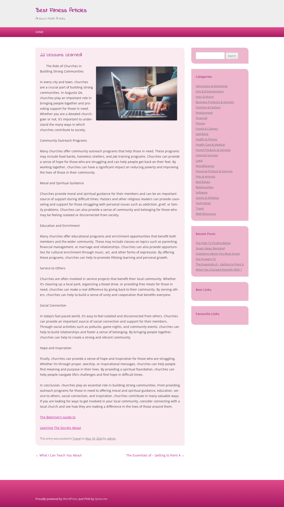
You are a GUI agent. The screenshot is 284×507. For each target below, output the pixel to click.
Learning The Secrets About (60, 428)
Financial (201, 118)
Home (39, 32)
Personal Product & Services (214, 171)
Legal (199, 160)
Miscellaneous (205, 166)
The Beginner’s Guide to (57, 417)
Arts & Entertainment (210, 91)
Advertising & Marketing (211, 86)
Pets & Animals (205, 176)
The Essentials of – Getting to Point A (155, 455)
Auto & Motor (205, 97)
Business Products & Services (215, 102)
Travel (77, 438)
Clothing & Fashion (208, 107)
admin (111, 438)
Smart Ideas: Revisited (210, 248)
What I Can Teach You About (59, 455)
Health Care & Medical (210, 145)
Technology (203, 203)
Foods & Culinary (207, 129)
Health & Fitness (206, 139)
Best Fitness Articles (61, 10)
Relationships (204, 187)
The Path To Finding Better (213, 243)
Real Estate (203, 182)
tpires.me (101, 499)
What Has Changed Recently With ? (219, 270)
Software (201, 192)
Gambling (202, 134)
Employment (204, 113)
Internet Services (207, 155)
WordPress (70, 499)
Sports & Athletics (207, 198)
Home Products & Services (213, 150)
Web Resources (206, 214)
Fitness (200, 123)
